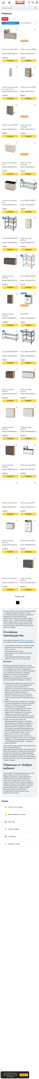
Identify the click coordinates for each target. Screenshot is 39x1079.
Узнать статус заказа (15, 807)
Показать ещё (19, 596)
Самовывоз (12, 836)
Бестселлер (24, 40)
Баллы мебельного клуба (17, 814)
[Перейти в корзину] (33, 3)
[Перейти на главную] (20, 3)
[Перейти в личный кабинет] (37, 3)
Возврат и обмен (14, 844)
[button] (9, 2)
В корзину (10, 60)
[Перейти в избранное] (29, 3)
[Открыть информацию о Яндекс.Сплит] (8, 56)
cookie (14, 1073)
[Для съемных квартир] (21, 180)
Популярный (24, 305)
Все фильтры (11, 23)
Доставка (11, 822)
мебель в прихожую (26, 640)
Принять (23, 1075)
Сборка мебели (13, 829)
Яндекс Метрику (7, 1074)
